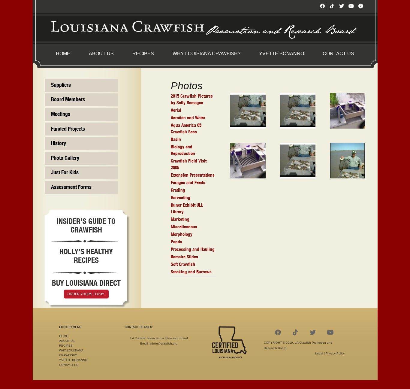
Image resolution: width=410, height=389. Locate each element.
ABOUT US (67, 340)
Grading (178, 190)
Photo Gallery (65, 158)
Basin (176, 139)
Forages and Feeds (188, 183)
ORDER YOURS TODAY (86, 294)
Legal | (320, 353)
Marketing (180, 219)
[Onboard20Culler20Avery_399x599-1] (347, 160)
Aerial (176, 110)
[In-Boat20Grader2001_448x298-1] (347, 111)
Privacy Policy (335, 353)
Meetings (60, 114)
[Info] (361, 6)
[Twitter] (341, 6)
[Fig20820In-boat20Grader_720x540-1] (248, 111)
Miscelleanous (184, 227)
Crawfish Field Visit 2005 (189, 164)
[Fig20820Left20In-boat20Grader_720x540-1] (297, 111)
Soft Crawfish (183, 264)
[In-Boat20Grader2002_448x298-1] (248, 160)
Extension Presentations (193, 175)
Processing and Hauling (193, 249)
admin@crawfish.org (163, 343)
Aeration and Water (188, 118)
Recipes (66, 345)
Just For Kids (65, 172)
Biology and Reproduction (183, 150)
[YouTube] (351, 6)
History (58, 143)
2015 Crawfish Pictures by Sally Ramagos (192, 99)
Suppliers (61, 85)
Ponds (176, 242)
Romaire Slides (184, 257)
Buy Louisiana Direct (86, 283)
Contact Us (68, 364)
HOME (63, 336)
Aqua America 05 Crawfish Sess (186, 128)
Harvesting (180, 198)
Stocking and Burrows (191, 272)
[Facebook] (322, 6)
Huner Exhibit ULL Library (187, 208)
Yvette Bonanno (73, 360)
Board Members (68, 99)
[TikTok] (332, 6)
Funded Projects (68, 129)
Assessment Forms (71, 187)
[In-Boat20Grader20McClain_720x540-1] (297, 160)
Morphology (181, 234)
